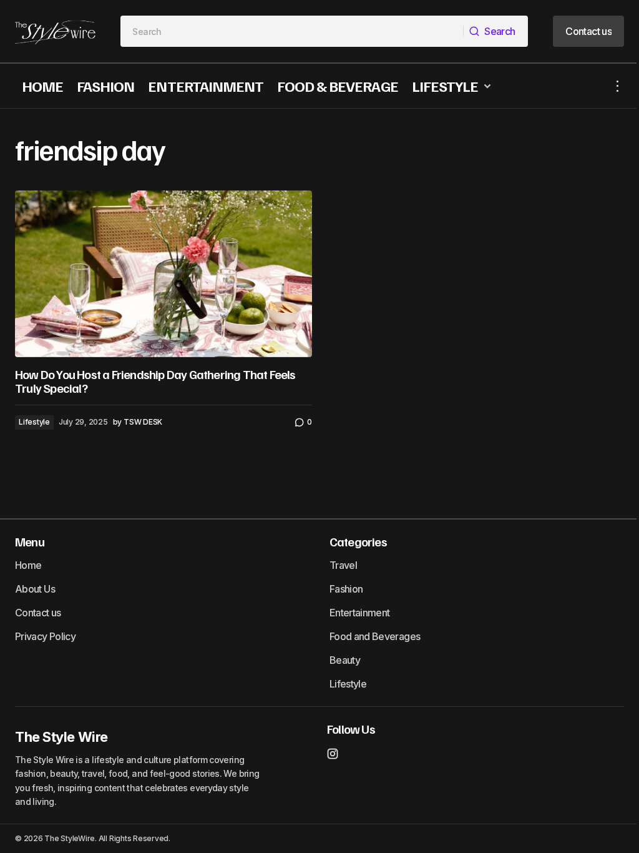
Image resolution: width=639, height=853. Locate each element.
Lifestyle (34, 421)
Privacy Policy (45, 636)
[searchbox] (291, 31)
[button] (618, 86)
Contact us (38, 612)
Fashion (346, 589)
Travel (343, 565)
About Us (35, 589)
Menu (29, 541)
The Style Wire (61, 737)
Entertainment (359, 612)
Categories (358, 541)
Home (28, 565)
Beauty (344, 660)
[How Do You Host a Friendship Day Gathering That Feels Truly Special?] (163, 274)
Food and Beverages (374, 636)
